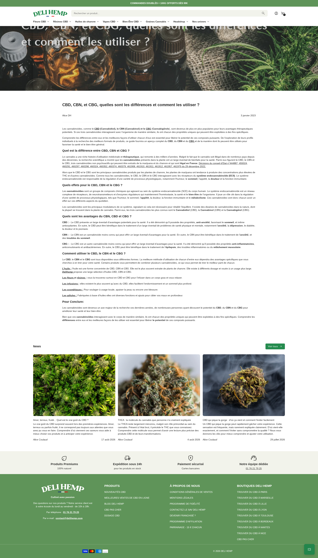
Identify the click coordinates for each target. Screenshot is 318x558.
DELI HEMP (227, 551)
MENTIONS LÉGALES (181, 497)
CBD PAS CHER (112, 509)
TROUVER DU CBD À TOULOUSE (255, 515)
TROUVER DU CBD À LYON (252, 509)
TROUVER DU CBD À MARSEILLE (255, 497)
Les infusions (70, 283)
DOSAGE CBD (112, 515)
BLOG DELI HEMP (114, 503)
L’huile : (66, 268)
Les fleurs (68, 277)
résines (81, 277)
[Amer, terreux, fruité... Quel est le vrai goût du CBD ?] (74, 397)
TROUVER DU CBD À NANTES (253, 527)
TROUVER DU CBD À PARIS (252, 492)
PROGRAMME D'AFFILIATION (186, 521)
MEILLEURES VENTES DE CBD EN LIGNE (126, 497)
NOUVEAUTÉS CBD (115, 492)
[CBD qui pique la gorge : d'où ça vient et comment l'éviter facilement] (244, 397)
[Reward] (309, 549)
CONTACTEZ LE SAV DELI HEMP (187, 509)
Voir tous (273, 346)
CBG (148, 128)
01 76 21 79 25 (254, 468)
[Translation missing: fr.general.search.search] (263, 13)
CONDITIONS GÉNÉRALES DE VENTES (191, 492)
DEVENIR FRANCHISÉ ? (183, 515)
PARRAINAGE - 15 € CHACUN (186, 527)
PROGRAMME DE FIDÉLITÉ (185, 503)
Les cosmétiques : (72, 289)
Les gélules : (69, 295)
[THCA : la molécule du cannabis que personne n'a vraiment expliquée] (159, 397)
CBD (96, 128)
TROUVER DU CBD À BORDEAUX (255, 521)
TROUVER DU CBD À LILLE (252, 503)
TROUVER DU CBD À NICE (251, 533)
